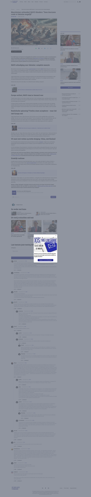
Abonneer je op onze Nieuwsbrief (45, 260)
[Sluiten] (55, 235)
